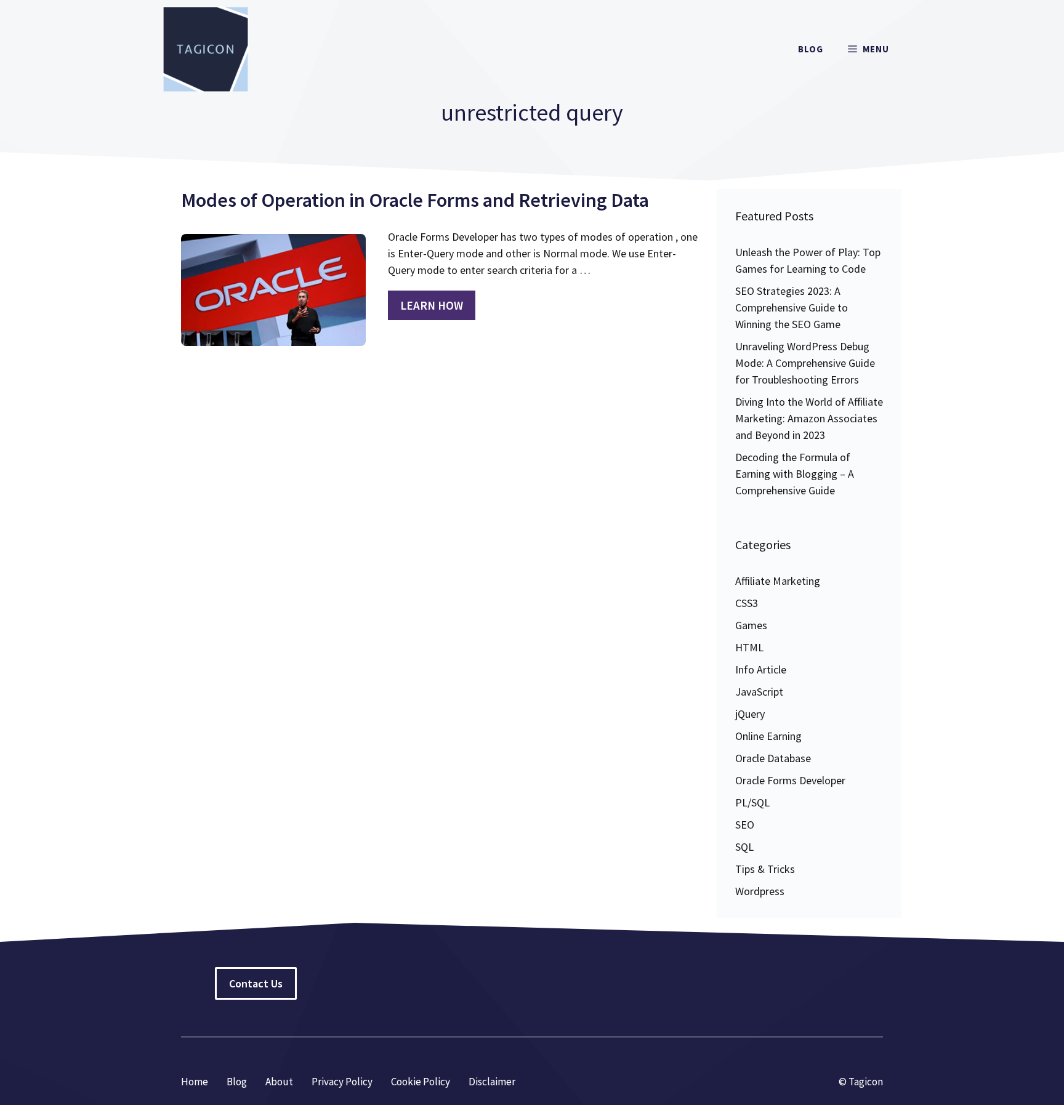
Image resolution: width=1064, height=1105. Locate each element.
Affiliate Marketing (777, 581)
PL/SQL (752, 802)
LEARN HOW (431, 305)
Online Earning (768, 736)
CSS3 (746, 603)
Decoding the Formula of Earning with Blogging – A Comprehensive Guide (794, 473)
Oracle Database (773, 758)
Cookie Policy (420, 1081)
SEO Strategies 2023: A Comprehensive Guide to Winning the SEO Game (791, 307)
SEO (744, 825)
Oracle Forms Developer (790, 780)
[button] (868, 49)
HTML (749, 647)
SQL (744, 847)
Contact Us (256, 983)
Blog (810, 49)
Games (751, 625)
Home (194, 1081)
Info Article (760, 669)
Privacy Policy (342, 1081)
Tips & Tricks (765, 869)
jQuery (750, 714)
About (279, 1081)
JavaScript (759, 692)
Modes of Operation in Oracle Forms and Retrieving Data (415, 200)
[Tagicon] (206, 49)
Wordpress (759, 891)
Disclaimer (492, 1081)
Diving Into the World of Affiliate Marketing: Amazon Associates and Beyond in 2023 (809, 418)
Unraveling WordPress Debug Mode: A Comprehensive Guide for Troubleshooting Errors (805, 363)
